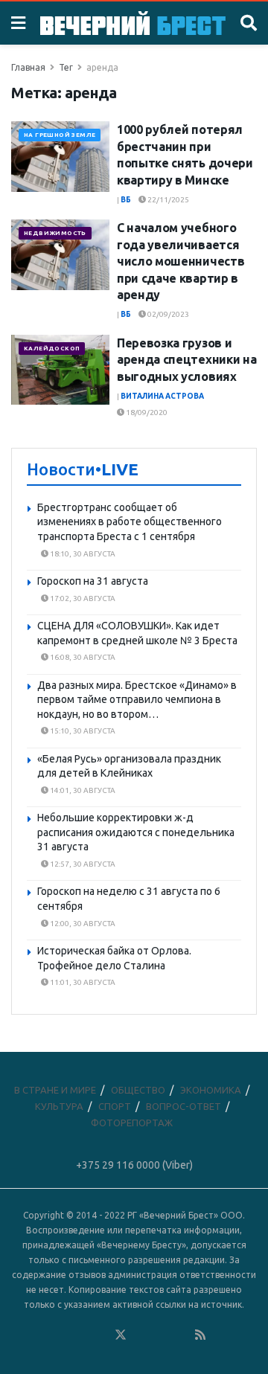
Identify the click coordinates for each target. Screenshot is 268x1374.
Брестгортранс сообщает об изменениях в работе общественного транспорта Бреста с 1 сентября (129, 521)
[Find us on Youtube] (181, 1335)
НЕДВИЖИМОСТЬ (55, 233)
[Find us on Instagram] (161, 1335)
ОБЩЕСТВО (138, 1090)
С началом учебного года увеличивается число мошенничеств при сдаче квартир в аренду (180, 261)
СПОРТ (114, 1106)
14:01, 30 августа (81, 790)
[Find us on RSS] (200, 1335)
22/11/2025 (167, 200)
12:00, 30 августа (81, 923)
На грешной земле (59, 135)
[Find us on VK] (80, 1335)
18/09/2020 (146, 412)
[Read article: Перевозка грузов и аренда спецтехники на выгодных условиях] (60, 370)
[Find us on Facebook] (60, 1335)
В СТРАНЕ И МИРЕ (55, 1090)
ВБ (126, 200)
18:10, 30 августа (81, 554)
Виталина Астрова (162, 396)
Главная (28, 67)
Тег (66, 67)
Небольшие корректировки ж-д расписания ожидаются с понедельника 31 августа (135, 832)
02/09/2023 (167, 314)
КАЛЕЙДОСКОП (52, 348)
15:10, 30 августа (81, 731)
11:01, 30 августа (81, 982)
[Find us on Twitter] (121, 1335)
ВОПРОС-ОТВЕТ (183, 1106)
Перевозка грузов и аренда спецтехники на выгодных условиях (186, 359)
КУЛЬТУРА (59, 1106)
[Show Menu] (18, 23)
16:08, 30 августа (81, 657)
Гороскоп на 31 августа (92, 581)
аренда (102, 67)
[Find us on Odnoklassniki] (100, 1335)
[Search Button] (248, 23)
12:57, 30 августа (81, 864)
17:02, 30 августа (81, 598)
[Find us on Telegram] (141, 1335)
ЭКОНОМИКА (210, 1090)
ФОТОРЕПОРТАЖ (132, 1122)
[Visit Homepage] (133, 22)
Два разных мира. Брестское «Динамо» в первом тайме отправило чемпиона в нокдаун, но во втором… (137, 699)
